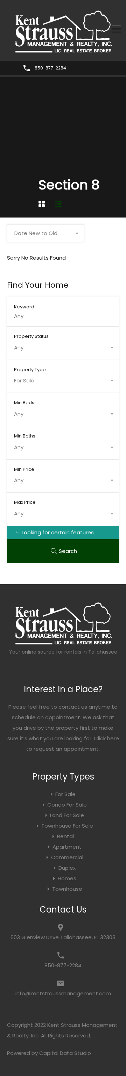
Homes (67, 878)
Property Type (30, 369)
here (113, 738)
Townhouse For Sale (67, 825)
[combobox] (45, 233)
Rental (65, 836)
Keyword (24, 306)
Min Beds (24, 402)
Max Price (25, 502)
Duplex (67, 867)
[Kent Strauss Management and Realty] (63, 50)
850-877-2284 (50, 68)
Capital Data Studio (65, 1053)
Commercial (67, 857)
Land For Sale (67, 815)
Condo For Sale (67, 804)
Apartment (67, 846)
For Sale (65, 794)
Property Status (31, 336)
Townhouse (67, 889)
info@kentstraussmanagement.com (63, 993)
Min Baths (24, 436)
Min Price (24, 469)
